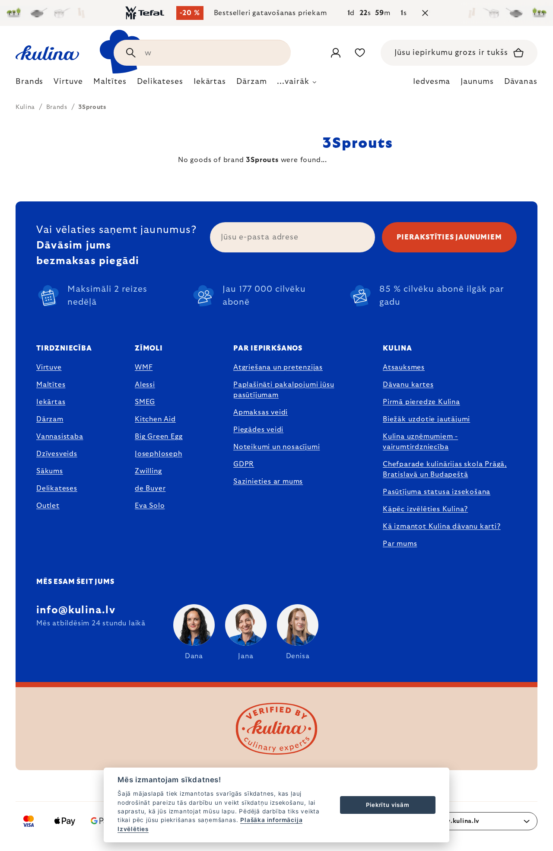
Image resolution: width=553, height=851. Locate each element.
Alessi (145, 384)
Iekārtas (50, 401)
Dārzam (50, 419)
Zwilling (148, 471)
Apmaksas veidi (260, 412)
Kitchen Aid (155, 419)
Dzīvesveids (56, 453)
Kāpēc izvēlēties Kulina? (425, 509)
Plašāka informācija (271, 819)
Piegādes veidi (258, 429)
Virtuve (49, 367)
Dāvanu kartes (408, 384)
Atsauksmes (404, 367)
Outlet (48, 505)
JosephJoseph (158, 453)
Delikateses (56, 488)
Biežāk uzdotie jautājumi (426, 419)
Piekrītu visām (387, 804)
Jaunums (477, 82)
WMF (144, 367)
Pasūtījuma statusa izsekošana (436, 491)
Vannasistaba (59, 436)
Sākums (49, 471)
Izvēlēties (133, 829)
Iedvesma (431, 82)
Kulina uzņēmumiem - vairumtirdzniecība (420, 441)
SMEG (145, 401)
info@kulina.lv (75, 610)
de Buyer (150, 488)
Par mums (400, 543)
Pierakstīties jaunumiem (449, 237)
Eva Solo (150, 505)
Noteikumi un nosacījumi (276, 446)
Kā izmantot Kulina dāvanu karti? (442, 526)
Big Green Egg (158, 436)
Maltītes (50, 384)
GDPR (243, 464)
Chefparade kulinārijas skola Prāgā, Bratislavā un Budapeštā (445, 469)
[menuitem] (29, 84)
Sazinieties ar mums (268, 481)
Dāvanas (520, 82)
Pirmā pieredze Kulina (421, 401)
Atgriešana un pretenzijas (278, 367)
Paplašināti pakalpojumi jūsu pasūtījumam (283, 389)
